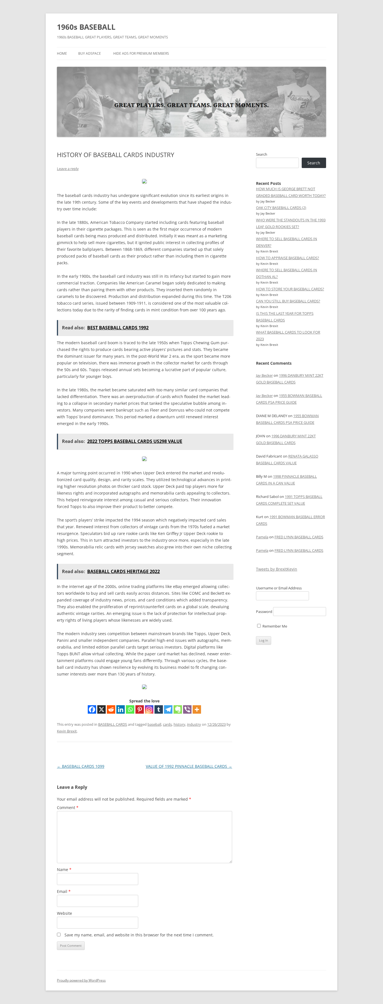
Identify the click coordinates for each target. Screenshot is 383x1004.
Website (64, 913)
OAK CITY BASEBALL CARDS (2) (281, 207)
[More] (197, 709)
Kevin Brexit (67, 731)
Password (264, 611)
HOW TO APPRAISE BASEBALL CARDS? (287, 257)
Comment (68, 807)
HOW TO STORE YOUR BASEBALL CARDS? (290, 288)
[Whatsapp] (130, 709)
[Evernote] (178, 709)
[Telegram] (168, 709)
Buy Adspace (89, 53)
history (179, 724)
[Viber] (187, 709)
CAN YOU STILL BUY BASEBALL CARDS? (288, 301)
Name (64, 869)
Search (261, 154)
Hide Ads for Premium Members (141, 53)
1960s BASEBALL (86, 27)
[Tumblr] (158, 709)
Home (62, 53)
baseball (154, 724)
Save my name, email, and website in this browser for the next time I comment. (139, 935)
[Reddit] (111, 709)
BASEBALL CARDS (112, 724)
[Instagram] (149, 709)
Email (64, 891)
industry (194, 724)
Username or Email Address (279, 588)
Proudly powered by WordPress (81, 980)
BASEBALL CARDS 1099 (80, 766)
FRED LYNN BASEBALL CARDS (298, 536)
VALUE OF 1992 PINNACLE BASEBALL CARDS (189, 766)
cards (167, 724)
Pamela (262, 536)
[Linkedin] (120, 709)
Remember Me (274, 626)
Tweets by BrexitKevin (276, 569)
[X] (101, 709)
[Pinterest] (139, 709)
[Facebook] (92, 709)
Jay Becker (264, 375)
